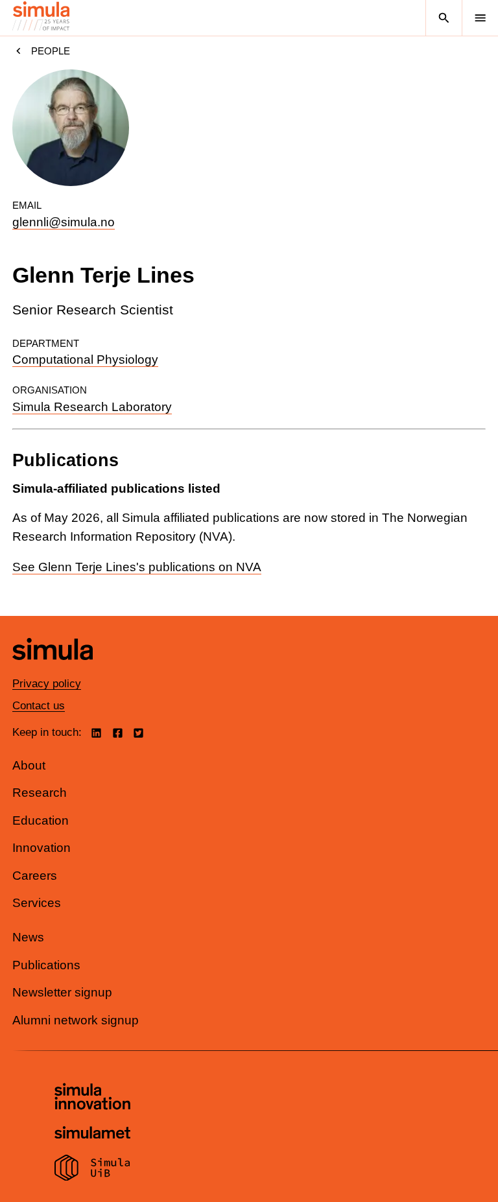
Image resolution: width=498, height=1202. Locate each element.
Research (39, 792)
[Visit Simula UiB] (92, 1169)
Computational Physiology (85, 359)
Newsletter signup (62, 992)
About (28, 765)
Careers (34, 875)
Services (36, 903)
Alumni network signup (75, 1020)
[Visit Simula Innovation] (92, 1098)
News (28, 937)
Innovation (41, 847)
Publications (46, 965)
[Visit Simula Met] (92, 1134)
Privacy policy (46, 684)
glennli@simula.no (63, 222)
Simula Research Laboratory (92, 407)
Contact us (38, 706)
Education (40, 820)
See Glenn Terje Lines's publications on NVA (136, 567)
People (50, 50)
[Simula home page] (52, 669)
